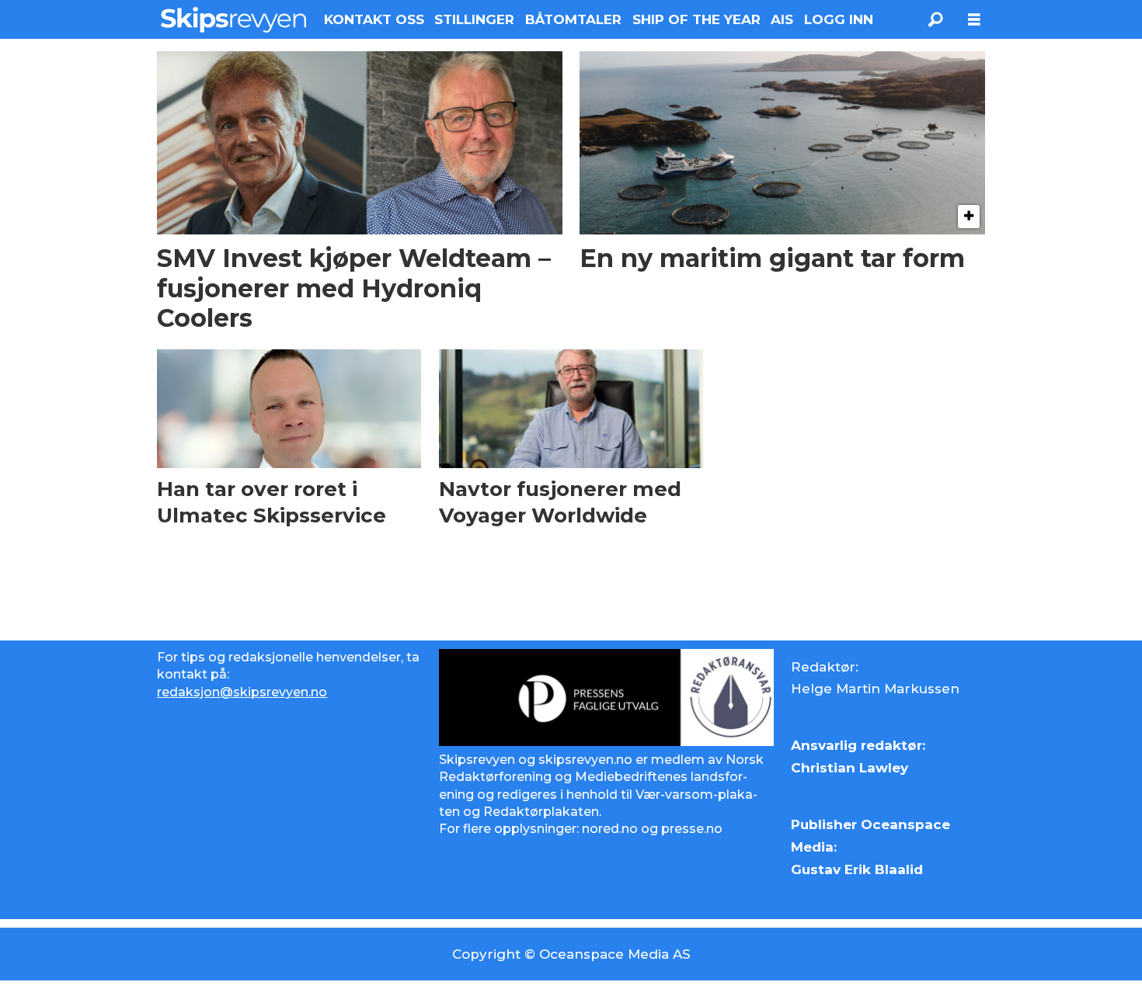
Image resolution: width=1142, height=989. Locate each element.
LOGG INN (838, 19)
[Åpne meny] (974, 20)
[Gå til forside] (233, 19)
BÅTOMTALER (573, 19)
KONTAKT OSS (374, 19)
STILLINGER (474, 19)
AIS (782, 19)
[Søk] (935, 19)
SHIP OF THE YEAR (696, 19)
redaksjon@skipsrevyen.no (242, 692)
